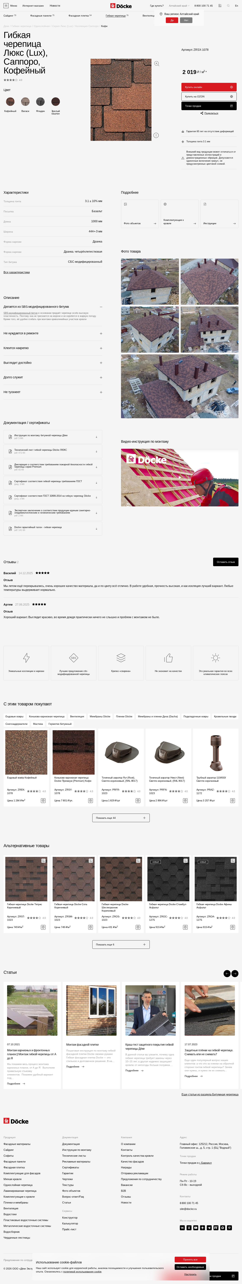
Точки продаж (193, 105)
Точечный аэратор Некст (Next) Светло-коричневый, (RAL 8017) (167, 779)
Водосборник (12, 1231)
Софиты (9, 1155)
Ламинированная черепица (20, 1190)
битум (34, 313)
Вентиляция (150, 15)
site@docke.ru (188, 1208)
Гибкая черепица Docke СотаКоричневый (70, 906)
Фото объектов (71, 1190)
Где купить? (157, 5)
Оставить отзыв (226, 561)
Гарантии (67, 1173)
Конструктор (69, 1217)
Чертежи (67, 1179)
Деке (6, 26)
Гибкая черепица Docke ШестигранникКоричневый (115, 907)
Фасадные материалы (17, 1143)
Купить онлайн (193, 87)
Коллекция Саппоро (87, 26)
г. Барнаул (205, 1162)
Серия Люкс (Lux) (62, 26)
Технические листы (74, 1155)
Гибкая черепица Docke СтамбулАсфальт (167, 906)
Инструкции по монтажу (76, 1149)
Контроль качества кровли (137, 1155)
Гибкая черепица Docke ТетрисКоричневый (24, 906)
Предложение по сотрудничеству (23, 1260)
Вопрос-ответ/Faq (73, 1196)
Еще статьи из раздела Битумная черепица (210, 1094)
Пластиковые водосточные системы (26, 1220)
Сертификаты (70, 1167)
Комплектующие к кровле (19, 1196)
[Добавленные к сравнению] (220, 5)
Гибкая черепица (116, 15)
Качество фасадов (132, 1161)
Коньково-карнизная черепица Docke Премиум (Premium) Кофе (72, 779)
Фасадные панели (41, 15)
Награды (126, 1167)
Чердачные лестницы (17, 1237)
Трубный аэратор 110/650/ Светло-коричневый (211, 779)
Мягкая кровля (12, 1179)
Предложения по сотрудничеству (141, 1179)
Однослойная (42, 26)
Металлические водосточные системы (27, 1225)
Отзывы (126, 1196)
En (236, 5)
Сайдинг (8, 15)
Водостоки (10, 1214)
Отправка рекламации (134, 1173)
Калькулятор (70, 1223)
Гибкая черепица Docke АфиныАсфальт (214, 906)
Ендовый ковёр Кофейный (22, 777)
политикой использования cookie (82, 1271)
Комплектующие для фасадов (22, 1173)
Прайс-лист (69, 1229)
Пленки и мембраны (16, 1202)
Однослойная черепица (18, 1184)
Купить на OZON (194, 96)
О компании (128, 1143)
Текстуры (68, 1184)
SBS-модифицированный (17, 313)
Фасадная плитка (79, 15)
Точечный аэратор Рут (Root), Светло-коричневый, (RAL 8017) (119, 779)
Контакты (127, 1149)
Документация (71, 1143)
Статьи (66, 1202)
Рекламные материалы (76, 1161)
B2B (123, 1190)
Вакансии (127, 1184)
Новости (126, 1202)
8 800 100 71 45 (189, 1203)
